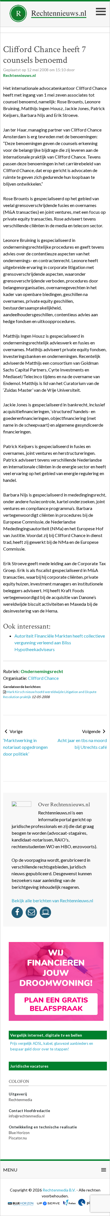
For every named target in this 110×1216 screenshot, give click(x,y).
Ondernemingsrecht (42, 671)
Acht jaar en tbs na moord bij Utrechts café (82, 744)
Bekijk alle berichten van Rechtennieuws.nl (52, 900)
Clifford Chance (43, 678)
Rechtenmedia (20, 1099)
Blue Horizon (19, 1132)
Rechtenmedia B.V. (59, 1190)
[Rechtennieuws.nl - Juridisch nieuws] (48, 20)
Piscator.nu (18, 1138)
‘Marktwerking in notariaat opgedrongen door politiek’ (25, 747)
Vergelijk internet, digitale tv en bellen (46, 1035)
